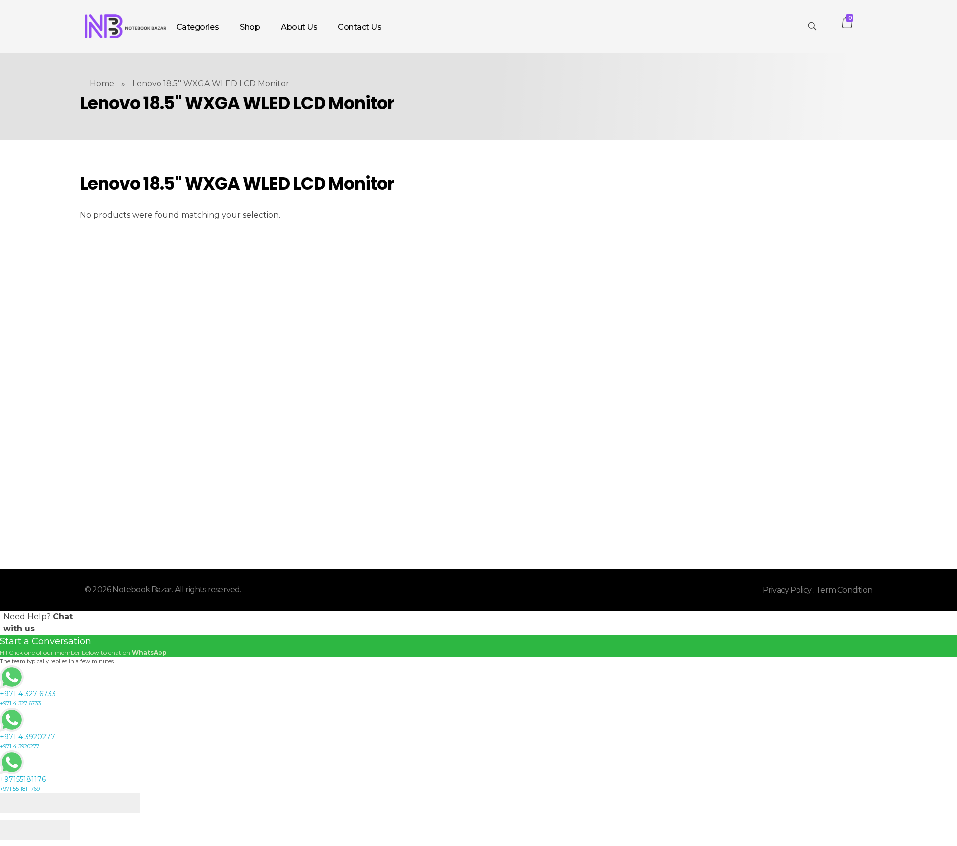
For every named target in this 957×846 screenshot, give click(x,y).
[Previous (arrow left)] (17, 830)
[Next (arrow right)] (52, 830)
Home (102, 83)
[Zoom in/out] (122, 803)
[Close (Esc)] (17, 803)
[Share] (52, 803)
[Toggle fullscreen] (87, 803)
